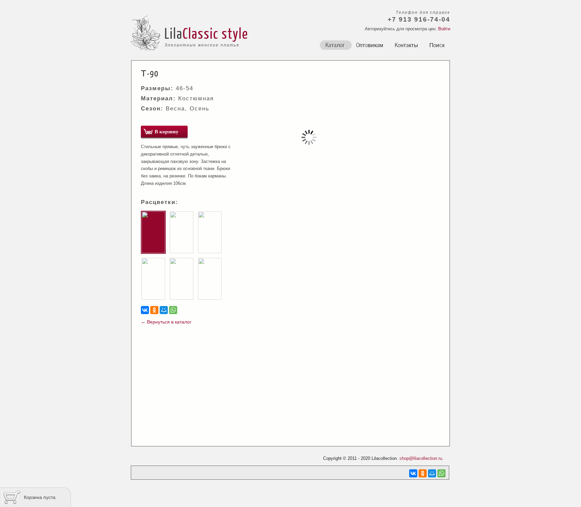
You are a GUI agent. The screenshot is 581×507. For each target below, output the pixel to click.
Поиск (436, 44)
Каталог (335, 44)
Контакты (406, 44)
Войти (444, 28)
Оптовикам (369, 44)
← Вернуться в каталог (166, 322)
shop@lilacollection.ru (420, 458)
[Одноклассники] (154, 310)
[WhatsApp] (173, 310)
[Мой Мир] (164, 310)
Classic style (215, 33)
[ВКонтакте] (145, 310)
